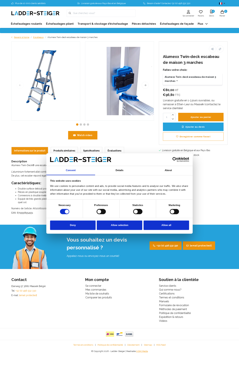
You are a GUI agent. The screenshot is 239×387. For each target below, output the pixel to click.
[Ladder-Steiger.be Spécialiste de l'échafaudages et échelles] (35, 13)
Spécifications (91, 150)
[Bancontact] (119, 334)
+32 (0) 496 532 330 (167, 245)
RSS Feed (161, 345)
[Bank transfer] (129, 334)
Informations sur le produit (29, 150)
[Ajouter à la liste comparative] (220, 48)
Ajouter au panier (200, 117)
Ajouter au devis (195, 126)
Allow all (166, 225)
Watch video (84, 135)
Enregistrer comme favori (195, 136)
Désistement (133, 345)
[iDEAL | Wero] (110, 334)
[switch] (101, 211)
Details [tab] (120, 170)
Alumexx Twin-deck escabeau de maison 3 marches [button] (190, 79)
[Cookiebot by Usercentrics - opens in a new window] (175, 159)
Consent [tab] (71, 170)
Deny (73, 225)
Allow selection (119, 225)
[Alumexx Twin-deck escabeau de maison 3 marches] (45, 81)
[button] (212, 48)
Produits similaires (64, 150)
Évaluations (114, 150)
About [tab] (168, 170)
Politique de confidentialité (110, 345)
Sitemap (148, 345)
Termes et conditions (83, 345)
